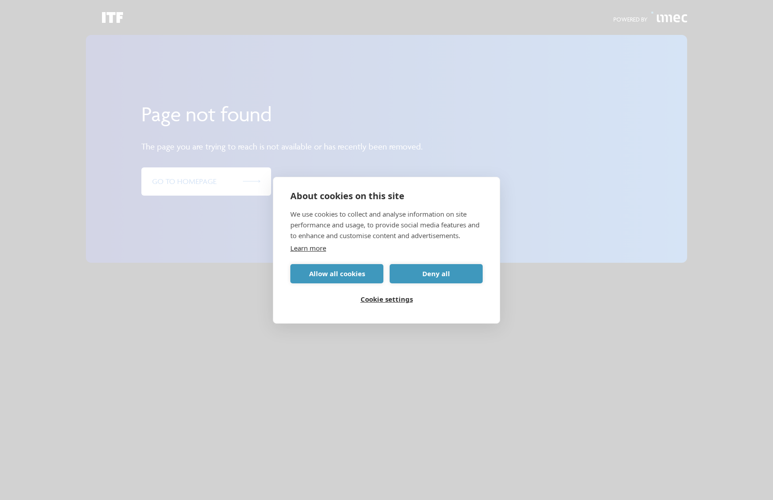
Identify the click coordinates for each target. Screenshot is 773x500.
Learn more (308, 248)
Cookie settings (387, 299)
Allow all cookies (337, 273)
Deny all (436, 273)
